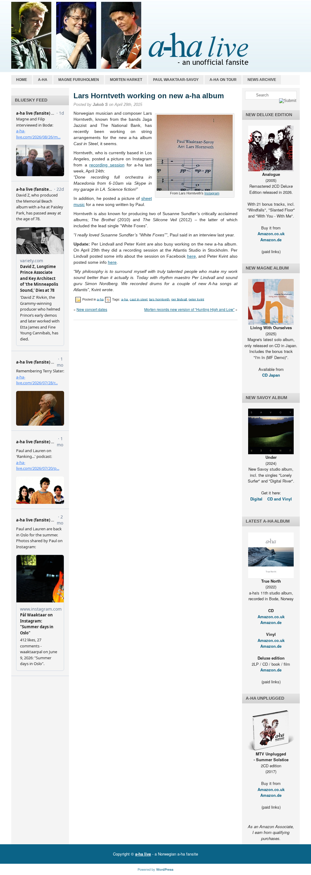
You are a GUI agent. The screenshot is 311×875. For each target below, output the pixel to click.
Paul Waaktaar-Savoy (176, 80)
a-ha (42, 80)
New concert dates (92, 309)
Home (21, 80)
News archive (262, 80)
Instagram (211, 193)
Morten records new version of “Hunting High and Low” (189, 309)
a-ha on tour (223, 80)
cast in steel (138, 299)
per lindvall (179, 299)
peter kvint (196, 299)
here (191, 256)
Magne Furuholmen (78, 80)
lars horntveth (159, 299)
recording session (107, 164)
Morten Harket (126, 80)
